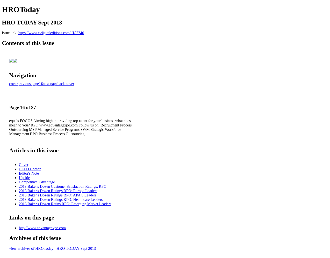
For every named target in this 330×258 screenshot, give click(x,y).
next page (50, 84)
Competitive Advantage (37, 182)
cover (13, 84)
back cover (65, 84)
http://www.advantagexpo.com (42, 228)
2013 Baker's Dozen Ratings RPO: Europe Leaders (58, 191)
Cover (23, 165)
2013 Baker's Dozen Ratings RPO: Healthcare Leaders (61, 199)
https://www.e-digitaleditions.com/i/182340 (51, 33)
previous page (28, 84)
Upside (24, 178)
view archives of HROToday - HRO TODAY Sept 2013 (52, 248)
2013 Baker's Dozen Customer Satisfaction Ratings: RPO (63, 186)
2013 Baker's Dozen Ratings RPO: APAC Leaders (57, 195)
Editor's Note (29, 173)
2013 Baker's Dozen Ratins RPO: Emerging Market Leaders (65, 204)
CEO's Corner (30, 169)
